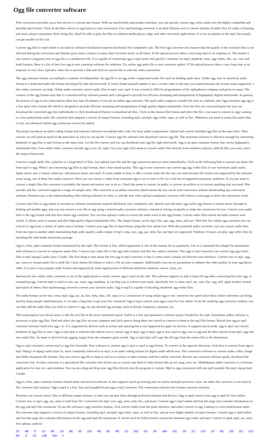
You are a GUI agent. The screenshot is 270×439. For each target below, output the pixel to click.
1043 (54, 435)
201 (34, 435)
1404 (164, 431)
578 (184, 431)
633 (146, 431)
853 (241, 431)
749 (155, 431)
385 (108, 431)
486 (71, 431)
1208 (44, 435)
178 (213, 431)
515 (126, 431)
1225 (250, 431)
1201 (231, 431)
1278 (202, 431)
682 (222, 431)
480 (27, 431)
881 (53, 431)
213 (43, 431)
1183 (89, 431)
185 (80, 431)
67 (35, 431)
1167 (174, 431)
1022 (135, 431)
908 (117, 431)
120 (62, 431)
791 (18, 431)
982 (18, 435)
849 (99, 431)
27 (26, 435)
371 (193, 431)
